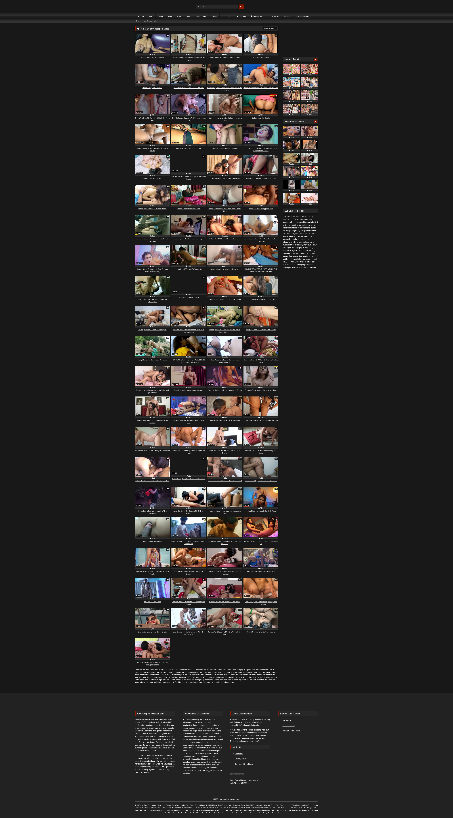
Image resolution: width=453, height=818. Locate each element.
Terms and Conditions (244, 764)
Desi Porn (139, 731)
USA (179, 16)
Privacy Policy (241, 759)
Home (142, 16)
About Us (239, 754)
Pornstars (242, 16)
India (151, 16)
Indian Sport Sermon (291, 731)
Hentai (214, 16)
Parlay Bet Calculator (303, 16)
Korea (170, 16)
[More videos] (315, 59)
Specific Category (259, 16)
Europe (188, 16)
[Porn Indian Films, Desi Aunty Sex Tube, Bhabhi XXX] (145, 7)
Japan (160, 16)
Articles (287, 16)
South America (201, 16)
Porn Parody (226, 16)
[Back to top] (445, 811)
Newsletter (275, 16)
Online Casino (289, 726)
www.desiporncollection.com (230, 799)
